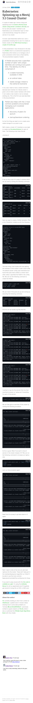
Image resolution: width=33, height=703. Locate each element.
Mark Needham (11, 2)
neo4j (12, 7)
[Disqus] (16, 634)
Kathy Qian (12, 700)
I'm (3, 600)
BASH (27, 185)
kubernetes (17, 7)
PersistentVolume (16, 129)
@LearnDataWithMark (14, 607)
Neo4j (21, 609)
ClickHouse (5, 602)
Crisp (3, 700)
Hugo (27, 698)
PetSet (7, 50)
